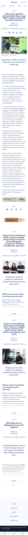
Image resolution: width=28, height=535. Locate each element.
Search (4, 533)
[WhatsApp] (20, 32)
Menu (13, 533)
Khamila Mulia (14, 25)
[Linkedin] (17, 32)
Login (23, 533)
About (14, 504)
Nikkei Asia (14, 433)
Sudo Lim (14, 252)
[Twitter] (13, 32)
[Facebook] (9, 32)
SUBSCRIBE (23, 2)
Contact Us (14, 520)
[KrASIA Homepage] (14, 2)
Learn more (8, 528)
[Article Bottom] (14, 199)
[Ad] (14, 220)
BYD (23, 465)
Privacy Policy (14, 516)
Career (14, 512)
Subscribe (14, 508)
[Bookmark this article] (26, 29)
